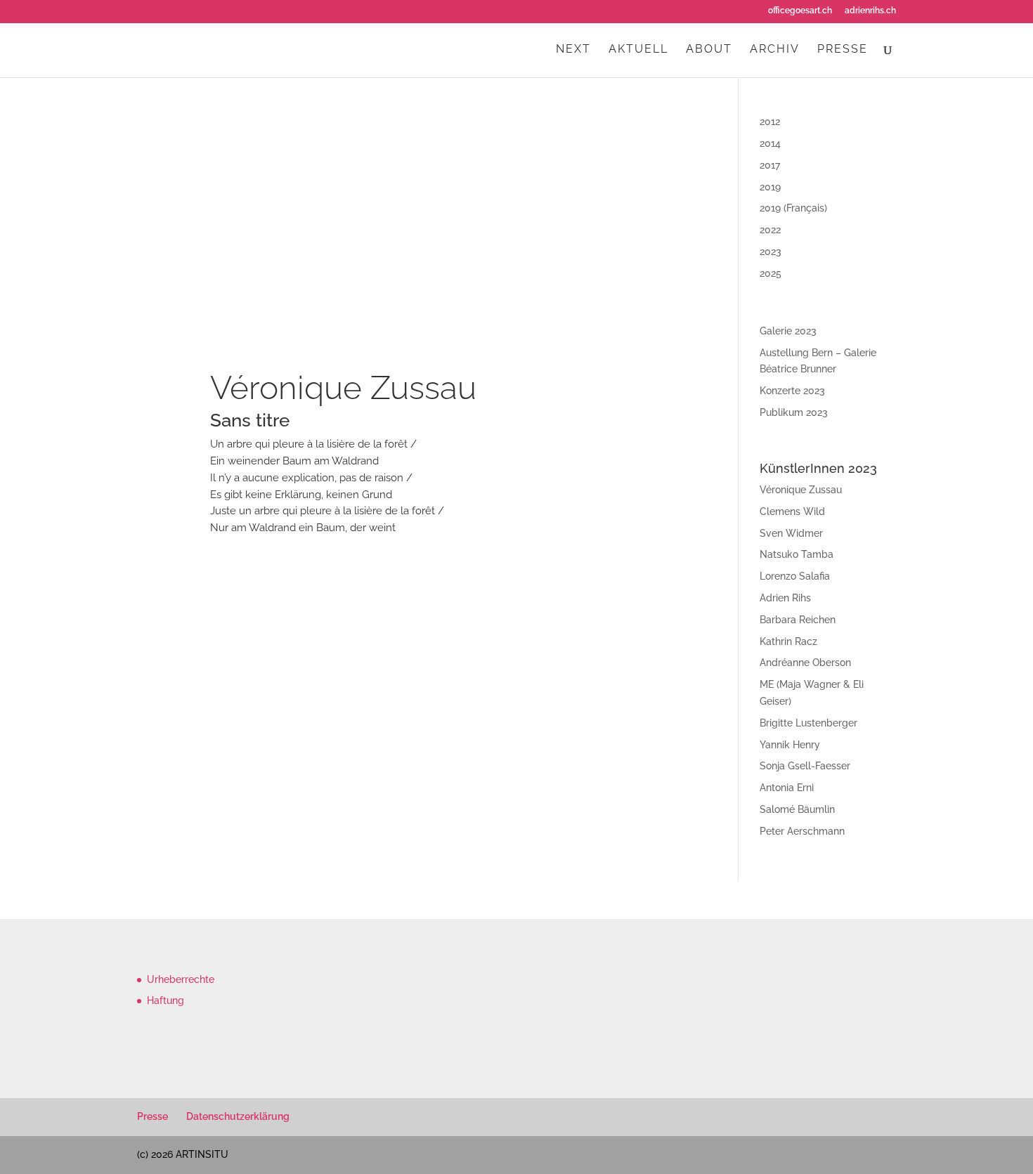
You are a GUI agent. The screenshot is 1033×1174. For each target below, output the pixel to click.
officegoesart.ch (800, 10)
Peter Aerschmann (802, 831)
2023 (770, 251)
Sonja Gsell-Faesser (805, 765)
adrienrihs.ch (870, 10)
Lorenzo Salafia (795, 576)
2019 (770, 187)
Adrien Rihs (785, 598)
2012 (770, 121)
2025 (770, 273)
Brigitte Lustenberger (808, 723)
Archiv (775, 50)
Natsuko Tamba (796, 554)
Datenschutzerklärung (238, 1116)
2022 (770, 229)
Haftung (165, 1000)
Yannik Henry (790, 744)
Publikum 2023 (794, 412)
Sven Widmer (791, 533)
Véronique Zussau (343, 388)
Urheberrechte (180, 979)
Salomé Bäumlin (797, 809)
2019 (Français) (793, 208)
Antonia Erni (787, 787)
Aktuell (638, 50)
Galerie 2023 (788, 331)
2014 (770, 143)
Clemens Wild (792, 511)
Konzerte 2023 (792, 390)
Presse (842, 50)
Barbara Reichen (798, 619)
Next (573, 50)
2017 (770, 165)
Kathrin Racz (788, 641)
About (709, 50)
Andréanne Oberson (805, 662)
